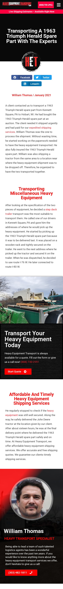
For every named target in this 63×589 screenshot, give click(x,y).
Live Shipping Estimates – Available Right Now (31, 11)
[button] (21, 77)
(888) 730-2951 (30, 361)
